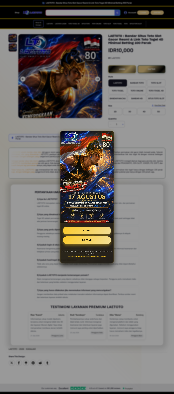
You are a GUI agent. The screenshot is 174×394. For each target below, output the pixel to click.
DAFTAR (87, 240)
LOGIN (87, 230)
